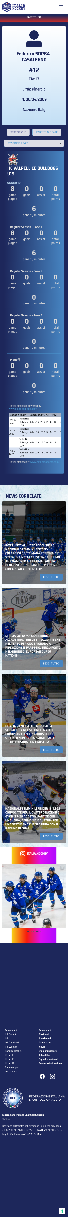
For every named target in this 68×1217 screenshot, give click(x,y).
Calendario (45, 1042)
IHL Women (11, 1047)
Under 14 (9, 1063)
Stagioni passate (48, 1051)
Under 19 (9, 1055)
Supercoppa (11, 1067)
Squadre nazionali (48, 1059)
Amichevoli (45, 1038)
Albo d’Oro (44, 1055)
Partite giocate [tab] (47, 132)
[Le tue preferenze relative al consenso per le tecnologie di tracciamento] (62, 1211)
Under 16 (9, 1059)
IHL (6, 1038)
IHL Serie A (11, 1034)
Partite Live (34, 17)
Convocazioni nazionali (51, 1063)
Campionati (11, 1030)
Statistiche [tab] (18, 132)
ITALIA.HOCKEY (37, 853)
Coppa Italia (11, 1071)
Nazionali (44, 1034)
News (42, 1047)
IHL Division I (12, 1042)
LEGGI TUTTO (51, 577)
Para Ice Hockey (13, 1051)
